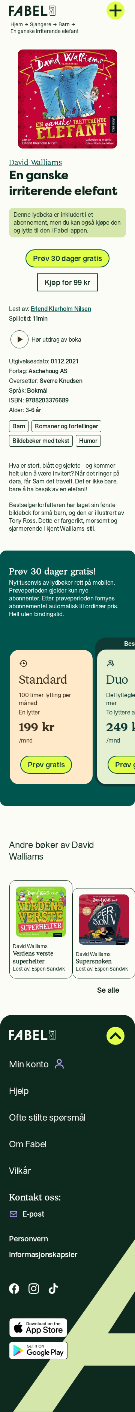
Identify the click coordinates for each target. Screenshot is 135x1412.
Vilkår (20, 1170)
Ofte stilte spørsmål (47, 1117)
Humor (88, 441)
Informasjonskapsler (43, 1254)
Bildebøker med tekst (40, 441)
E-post (33, 1214)
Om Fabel (27, 1144)
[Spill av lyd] (19, 339)
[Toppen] (115, 1036)
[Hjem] (32, 11)
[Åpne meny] (115, 11)
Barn (64, 24)
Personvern (28, 1239)
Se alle (108, 990)
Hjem (16, 24)
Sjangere (40, 24)
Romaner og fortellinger (66, 426)
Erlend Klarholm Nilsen (61, 309)
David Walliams (35, 162)
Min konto (29, 1064)
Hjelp (19, 1091)
